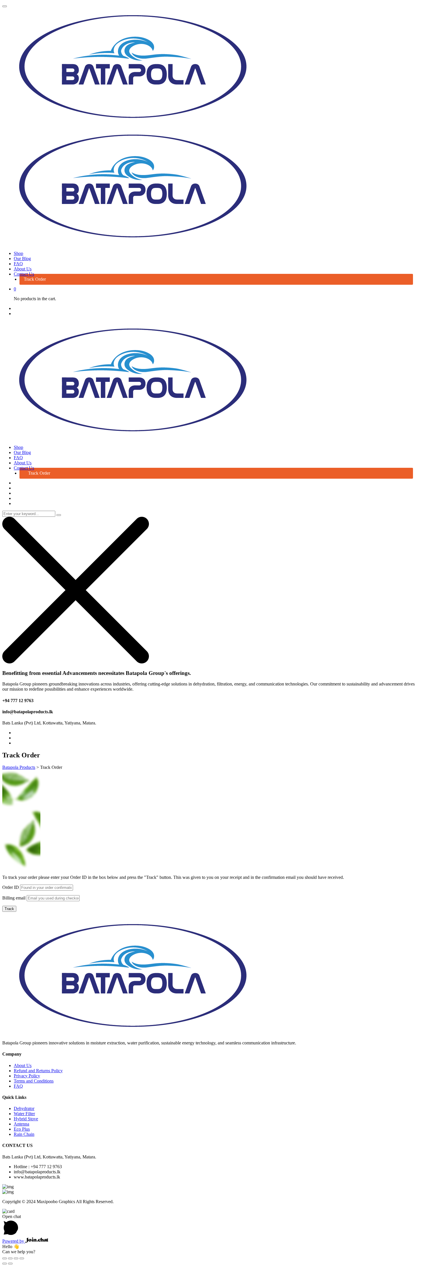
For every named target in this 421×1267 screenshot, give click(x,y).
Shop (18, 253)
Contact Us (24, 274)
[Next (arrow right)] (10, 1263)
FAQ (18, 263)
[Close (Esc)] (4, 1258)
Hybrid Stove (26, 1118)
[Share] (10, 1258)
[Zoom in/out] (21, 1258)
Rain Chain (24, 1134)
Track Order (35, 279)
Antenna (21, 1123)
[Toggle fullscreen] (16, 1258)
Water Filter (24, 1113)
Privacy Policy (27, 1075)
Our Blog (22, 258)
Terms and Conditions (34, 1081)
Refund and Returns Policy (38, 1070)
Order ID (10, 887)
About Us (23, 268)
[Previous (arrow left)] (4, 1263)
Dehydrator (24, 1108)
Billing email (13, 897)
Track (9, 909)
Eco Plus (22, 1129)
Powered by (13, 1241)
